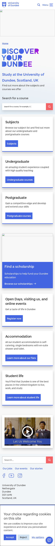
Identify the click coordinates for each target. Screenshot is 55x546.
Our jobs (7, 468)
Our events (21, 468)
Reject (23, 537)
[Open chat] (49, 540)
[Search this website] (39, 5)
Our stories (36, 468)
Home (5, 43)
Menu (45, 4)
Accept (10, 537)
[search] (49, 106)
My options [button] (38, 537)
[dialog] (27, 525)
